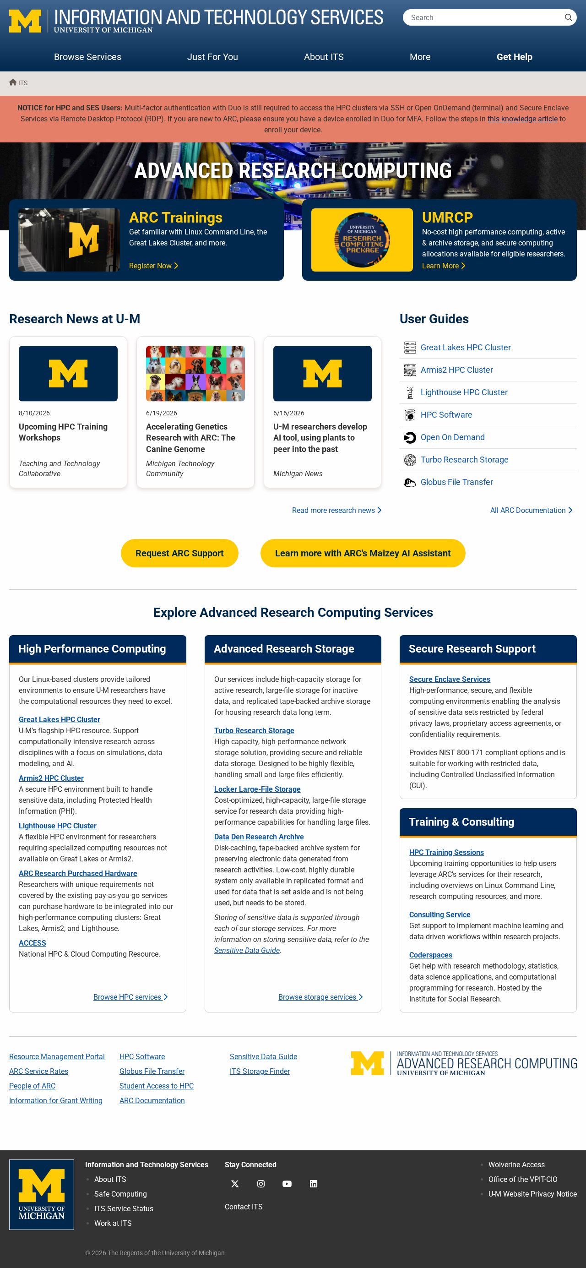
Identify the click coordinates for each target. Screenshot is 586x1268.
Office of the (523, 1179)
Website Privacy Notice (532, 1194)
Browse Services (87, 56)
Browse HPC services (128, 997)
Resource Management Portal (57, 1056)
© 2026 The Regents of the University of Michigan (155, 1253)
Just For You (212, 56)
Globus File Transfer (151, 1071)
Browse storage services (318, 997)
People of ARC (32, 1086)
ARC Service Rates (38, 1071)
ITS (22, 83)
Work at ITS (113, 1223)
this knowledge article (523, 118)
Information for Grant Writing (56, 1100)
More (429, 56)
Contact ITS (244, 1207)
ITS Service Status (123, 1208)
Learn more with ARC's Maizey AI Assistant (363, 553)
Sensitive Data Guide (247, 950)
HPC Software (142, 1056)
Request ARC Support (180, 553)
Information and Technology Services (146, 1164)
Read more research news (334, 510)
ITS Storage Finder (260, 1071)
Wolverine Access (516, 1164)
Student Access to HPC (156, 1086)
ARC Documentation (152, 1100)
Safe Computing (120, 1194)
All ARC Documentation (529, 510)
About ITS (324, 56)
